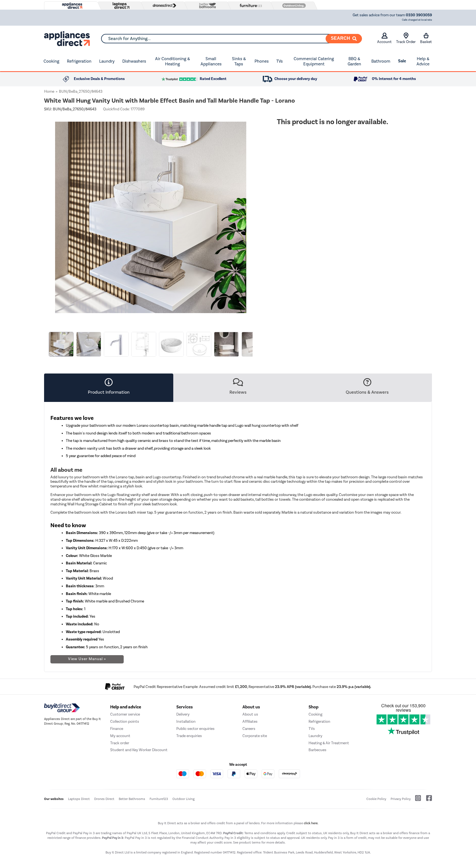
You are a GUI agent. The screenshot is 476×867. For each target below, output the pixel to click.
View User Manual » (87, 659)
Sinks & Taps (239, 61)
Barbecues (317, 750)
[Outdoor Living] (292, 5)
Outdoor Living (183, 799)
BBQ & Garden (354, 61)
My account (120, 735)
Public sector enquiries (195, 728)
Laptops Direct (79, 799)
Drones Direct (104, 799)
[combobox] (231, 38)
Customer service (125, 714)
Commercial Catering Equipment (314, 61)
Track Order (406, 41)
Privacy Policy (401, 799)
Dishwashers (134, 61)
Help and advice (125, 707)
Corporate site (254, 735)
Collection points (124, 721)
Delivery (183, 714)
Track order (119, 743)
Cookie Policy (376, 799)
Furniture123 (159, 799)
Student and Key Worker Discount (138, 750)
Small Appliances (211, 61)
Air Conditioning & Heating (172, 61)
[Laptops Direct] (119, 5)
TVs (279, 61)
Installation (186, 721)
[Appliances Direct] (71, 5)
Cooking (51, 61)
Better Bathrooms (132, 799)
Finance (116, 728)
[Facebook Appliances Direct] (427, 800)
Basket (426, 41)
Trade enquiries (189, 735)
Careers (248, 728)
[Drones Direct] (163, 5)
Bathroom (380, 61)
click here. (311, 823)
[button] (253, 214)
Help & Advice (422, 61)
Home (49, 91)
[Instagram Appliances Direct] (416, 800)
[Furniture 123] (249, 5)
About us (250, 714)
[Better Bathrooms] (206, 5)
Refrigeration (79, 61)
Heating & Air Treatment (329, 743)
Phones (262, 61)
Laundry (107, 61)
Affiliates (250, 721)
